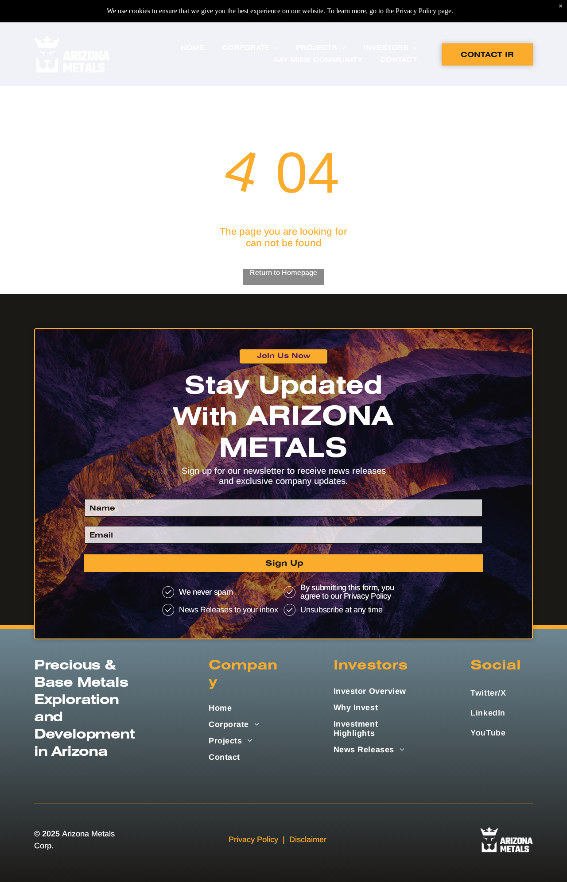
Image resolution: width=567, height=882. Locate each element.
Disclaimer (307, 839)
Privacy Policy (253, 839)
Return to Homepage (283, 272)
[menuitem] (192, 48)
